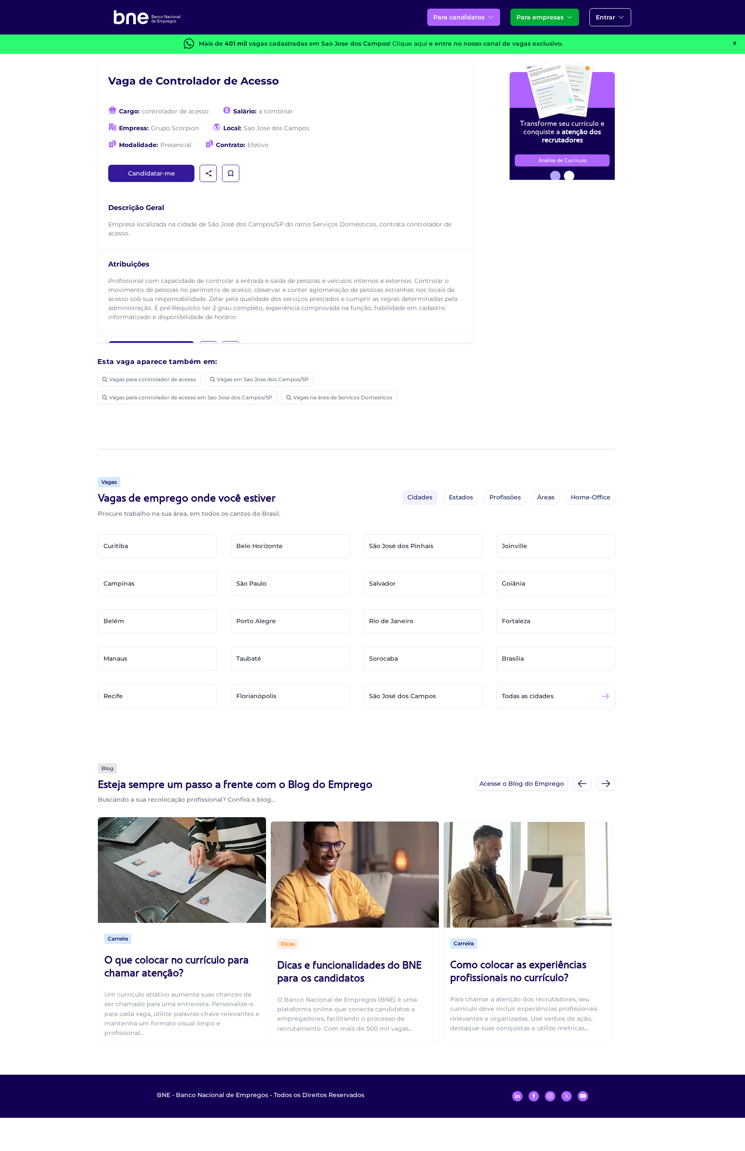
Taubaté (248, 658)
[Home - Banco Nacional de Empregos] (147, 17)
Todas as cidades (528, 696)
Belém (113, 621)
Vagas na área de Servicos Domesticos (342, 397)
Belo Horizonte (259, 546)
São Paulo (251, 583)
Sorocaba (383, 658)
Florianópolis (256, 696)
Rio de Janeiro (391, 621)
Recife (113, 696)
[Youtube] (583, 1096)
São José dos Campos (402, 696)
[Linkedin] (517, 1096)
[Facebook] (534, 1096)
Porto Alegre (256, 621)
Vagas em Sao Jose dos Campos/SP (263, 379)
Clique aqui (409, 43)
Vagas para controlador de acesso (152, 379)
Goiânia (513, 583)
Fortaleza (516, 621)
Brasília (513, 658)
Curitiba (115, 546)
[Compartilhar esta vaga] (208, 173)
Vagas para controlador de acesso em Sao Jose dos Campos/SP (190, 397)
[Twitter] (566, 1096)
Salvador (382, 583)
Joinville (514, 546)
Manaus (115, 658)
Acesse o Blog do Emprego (521, 783)
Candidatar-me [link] (151, 173)
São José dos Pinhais (401, 546)
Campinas (119, 583)
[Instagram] (550, 1096)
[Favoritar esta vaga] (230, 173)
